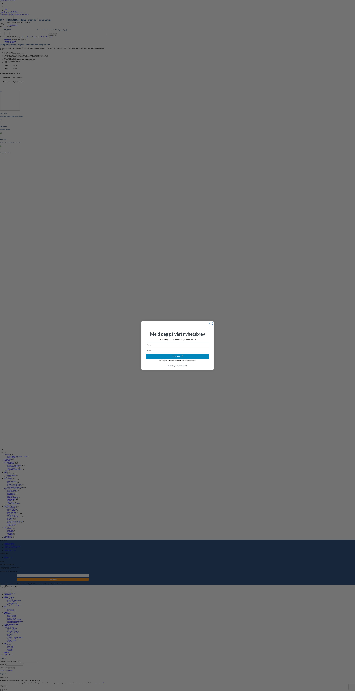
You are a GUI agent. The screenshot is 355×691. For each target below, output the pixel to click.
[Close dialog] (211, 323)
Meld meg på (177, 356)
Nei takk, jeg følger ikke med (177, 366)
